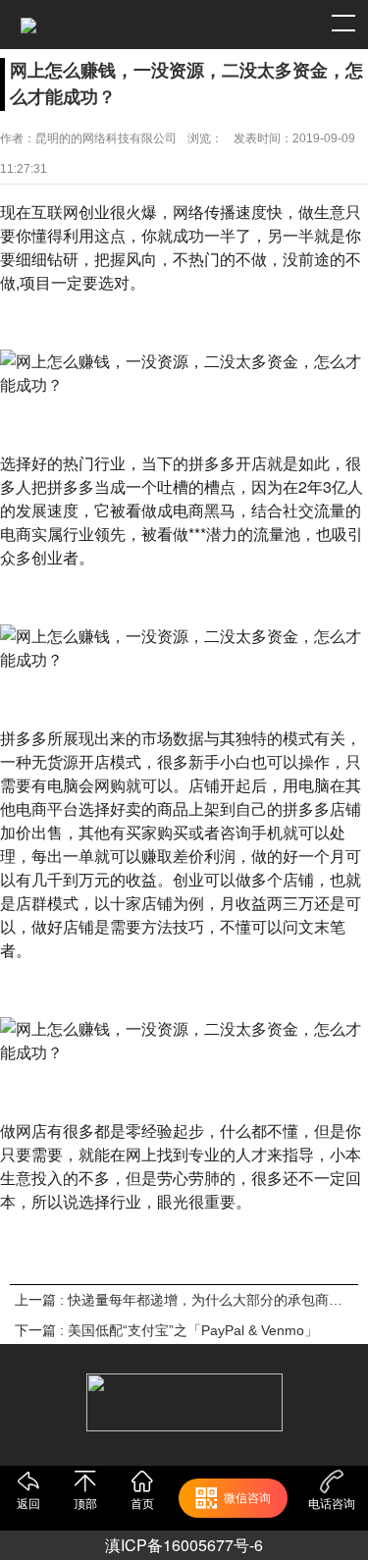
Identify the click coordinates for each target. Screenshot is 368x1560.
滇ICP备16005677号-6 (184, 1544)
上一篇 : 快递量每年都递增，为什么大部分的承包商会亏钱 (184, 1300)
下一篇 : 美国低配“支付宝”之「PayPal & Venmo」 (166, 1330)
